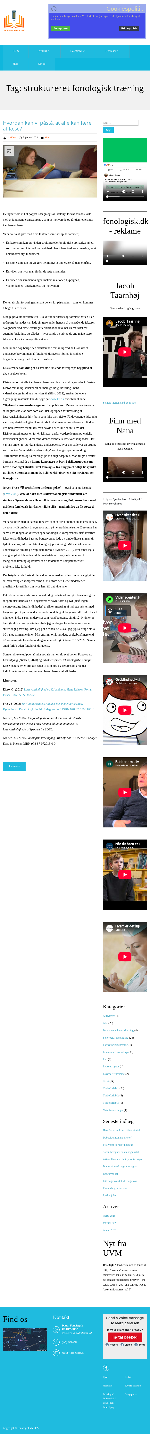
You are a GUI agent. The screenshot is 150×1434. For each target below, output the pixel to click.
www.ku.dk (56, 399)
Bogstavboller (110, 1173)
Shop (15, 63)
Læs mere (14, 766)
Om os (41, 63)
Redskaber (110, 50)
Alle (46, 137)
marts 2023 (109, 1215)
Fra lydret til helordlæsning (118, 1144)
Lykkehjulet (109, 1195)
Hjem (16, 50)
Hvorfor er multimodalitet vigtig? (121, 1130)
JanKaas (11, 137)
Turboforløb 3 (111, 1102)
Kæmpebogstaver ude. (115, 1188)
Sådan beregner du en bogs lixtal (121, 1152)
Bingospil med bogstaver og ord (120, 1166)
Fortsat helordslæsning (115, 1044)
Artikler (42, 50)
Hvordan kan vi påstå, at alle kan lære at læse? (47, 125)
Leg (105, 1059)
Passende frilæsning (114, 1073)
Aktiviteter (109, 1015)
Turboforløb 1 (111, 1088)
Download (76, 50)
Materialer (107, 1385)
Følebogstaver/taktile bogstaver (120, 1181)
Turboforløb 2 (111, 1095)
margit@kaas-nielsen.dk (73, 1352)
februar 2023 (110, 1222)
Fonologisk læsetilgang (115, 1037)
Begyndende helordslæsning (118, 1030)
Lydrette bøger (111, 1066)
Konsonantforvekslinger (116, 1052)
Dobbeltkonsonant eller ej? (117, 1137)
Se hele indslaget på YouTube (119, 402)
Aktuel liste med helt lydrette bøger (122, 1159)
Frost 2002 (10, 494)
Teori (106, 1081)
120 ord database (133, 1385)
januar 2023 (109, 1230)
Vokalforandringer (113, 1110)
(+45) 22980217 (69, 1342)
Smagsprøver (131, 1394)
